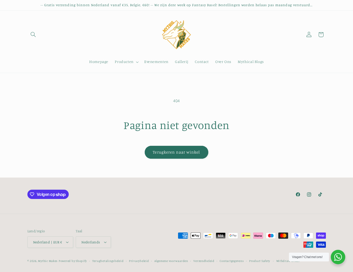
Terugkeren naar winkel (176, 152)
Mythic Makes (48, 261)
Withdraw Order (288, 261)
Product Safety (259, 261)
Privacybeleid (139, 261)
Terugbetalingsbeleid (108, 261)
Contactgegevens (232, 261)
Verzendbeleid (203, 261)
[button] (33, 35)
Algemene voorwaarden (171, 261)
